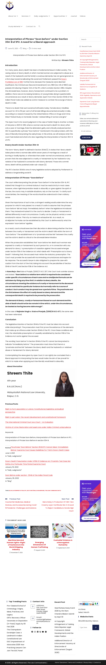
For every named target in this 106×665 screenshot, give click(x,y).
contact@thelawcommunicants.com (43, 621)
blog (11, 490)
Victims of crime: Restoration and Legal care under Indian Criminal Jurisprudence (38, 427)
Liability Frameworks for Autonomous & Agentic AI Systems (88, 86)
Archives (81, 609)
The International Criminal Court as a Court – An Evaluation (29, 422)
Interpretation (18, 490)
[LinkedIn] (37, 631)
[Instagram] (35, 631)
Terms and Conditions (75, 662)
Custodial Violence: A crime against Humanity (63, 542)
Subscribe (86, 137)
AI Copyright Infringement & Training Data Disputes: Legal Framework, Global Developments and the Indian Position (90, 64)
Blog (24, 48)
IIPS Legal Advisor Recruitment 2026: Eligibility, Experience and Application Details (90, 95)
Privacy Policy (88, 662)
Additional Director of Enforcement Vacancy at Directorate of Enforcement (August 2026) (65, 646)
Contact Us (97, 662)
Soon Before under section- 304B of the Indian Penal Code (29, 475)
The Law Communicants (53, 490)
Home (57, 662)
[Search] (95, 627)
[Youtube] (43, 631)
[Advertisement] (90, 191)
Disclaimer (63, 662)
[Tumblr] (40, 631)
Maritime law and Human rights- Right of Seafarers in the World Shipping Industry (16, 545)
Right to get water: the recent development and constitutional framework (35, 417)
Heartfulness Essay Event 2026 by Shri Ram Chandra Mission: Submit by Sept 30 (90, 53)
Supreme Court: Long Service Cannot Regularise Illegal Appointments (89, 104)
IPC (25, 490)
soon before (40, 490)
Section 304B (31, 490)
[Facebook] (32, 631)
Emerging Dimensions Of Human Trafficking (39, 544)
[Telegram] (46, 631)
